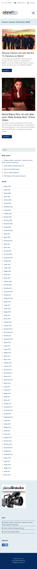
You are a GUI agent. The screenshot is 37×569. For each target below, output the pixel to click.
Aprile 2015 (7, 471)
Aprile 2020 (7, 274)
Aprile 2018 (7, 356)
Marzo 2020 (7, 278)
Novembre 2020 (8, 257)
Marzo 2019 (7, 319)
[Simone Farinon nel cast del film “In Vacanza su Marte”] (18, 39)
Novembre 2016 (8, 410)
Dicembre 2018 (8, 329)
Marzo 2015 (7, 475)
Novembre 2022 (8, 224)
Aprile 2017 (7, 397)
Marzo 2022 (7, 237)
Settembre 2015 (8, 454)
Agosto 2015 (7, 458)
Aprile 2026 (7, 196)
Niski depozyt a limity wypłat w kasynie (15, 176)
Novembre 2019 (8, 291)
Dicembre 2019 (8, 288)
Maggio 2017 (7, 393)
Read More (7, 70)
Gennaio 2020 (7, 285)
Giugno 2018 (7, 349)
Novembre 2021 (8, 241)
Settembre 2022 (8, 230)
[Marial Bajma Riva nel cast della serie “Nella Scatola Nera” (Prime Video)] (18, 94)
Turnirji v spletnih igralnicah (11, 172)
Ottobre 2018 (7, 335)
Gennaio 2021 (7, 251)
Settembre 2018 (8, 339)
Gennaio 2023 (7, 217)
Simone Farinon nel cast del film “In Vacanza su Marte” (18, 54)
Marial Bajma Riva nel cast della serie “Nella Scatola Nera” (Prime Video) (18, 117)
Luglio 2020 (7, 264)
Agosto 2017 (7, 383)
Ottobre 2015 (7, 451)
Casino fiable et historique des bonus (14, 166)
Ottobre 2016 (7, 414)
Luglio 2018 (7, 346)
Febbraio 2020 (8, 281)
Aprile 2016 (7, 431)
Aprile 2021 (7, 244)
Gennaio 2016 (7, 441)
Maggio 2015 (7, 468)
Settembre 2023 (8, 207)
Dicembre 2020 (8, 254)
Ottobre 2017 (7, 376)
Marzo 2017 (7, 400)
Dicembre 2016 (8, 407)
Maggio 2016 (7, 427)
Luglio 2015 (7, 461)
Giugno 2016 (7, 424)
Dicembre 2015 (8, 444)
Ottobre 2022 (7, 227)
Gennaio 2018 (7, 366)
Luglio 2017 (7, 386)
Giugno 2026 (7, 193)
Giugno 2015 (7, 464)
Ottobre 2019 (7, 295)
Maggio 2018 (7, 353)
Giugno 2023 (7, 210)
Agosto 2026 (7, 186)
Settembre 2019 (8, 298)
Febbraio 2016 (8, 437)
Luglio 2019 (7, 305)
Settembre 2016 (8, 417)
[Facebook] (3, 545)
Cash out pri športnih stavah (11, 169)
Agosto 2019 (7, 302)
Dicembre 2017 (8, 369)
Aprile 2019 (7, 315)
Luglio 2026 (7, 190)
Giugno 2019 (7, 308)
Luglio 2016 (7, 420)
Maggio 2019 (7, 312)
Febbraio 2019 (8, 322)
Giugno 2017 (7, 390)
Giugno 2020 (7, 268)
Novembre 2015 (8, 447)
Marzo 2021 (7, 247)
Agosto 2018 (7, 342)
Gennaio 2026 (7, 200)
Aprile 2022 (7, 234)
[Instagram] (6, 545)
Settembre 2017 (8, 380)
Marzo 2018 (7, 359)
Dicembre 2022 (8, 220)
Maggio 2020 (7, 271)
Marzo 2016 (7, 434)
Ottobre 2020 (7, 261)
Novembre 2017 (8, 373)
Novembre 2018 (8, 332)
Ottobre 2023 (7, 203)
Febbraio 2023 (8, 213)
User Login (32, 2)
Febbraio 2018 (8, 363)
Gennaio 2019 (7, 325)
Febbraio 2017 (8, 403)
